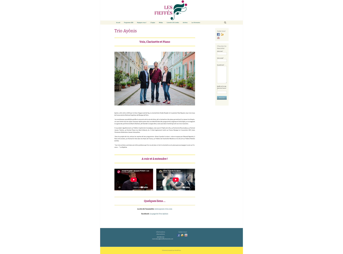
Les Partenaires (195, 22)
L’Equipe (152, 22)
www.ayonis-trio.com (163, 209)
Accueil (118, 22)
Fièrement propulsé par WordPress (171, 250)
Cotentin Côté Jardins (173, 22)
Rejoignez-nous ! (141, 22)
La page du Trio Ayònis (159, 214)
